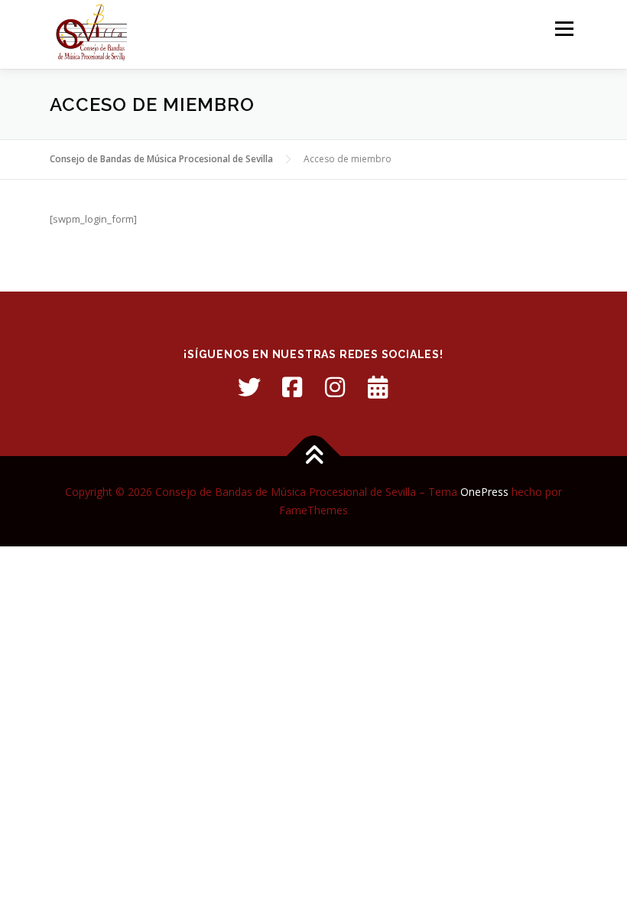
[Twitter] (249, 387)
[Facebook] (292, 387)
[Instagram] (334, 387)
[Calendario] (377, 387)
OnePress (484, 491)
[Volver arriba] (314, 456)
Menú (564, 28)
